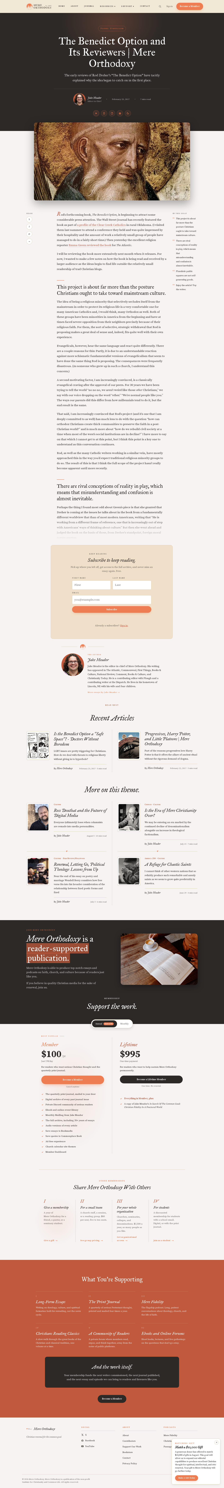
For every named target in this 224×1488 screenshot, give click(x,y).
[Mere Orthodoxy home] (39, 6)
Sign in (169, 6)
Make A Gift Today (186, 1478)
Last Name (119, 578)
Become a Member (190, 6)
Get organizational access (127, 1239)
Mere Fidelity (170, 1435)
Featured (104, 28)
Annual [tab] (103, 1023)
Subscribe (111, 609)
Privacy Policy (130, 1463)
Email (75, 593)
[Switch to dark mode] (128, 113)
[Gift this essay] (120, 113)
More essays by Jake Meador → (104, 692)
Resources (108, 6)
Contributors (129, 1441)
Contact (145, 6)
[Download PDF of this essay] (112, 113)
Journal (89, 6)
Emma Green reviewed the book (90, 245)
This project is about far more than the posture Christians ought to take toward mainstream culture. (186, 227)
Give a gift (51, 1240)
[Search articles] (160, 6)
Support (127, 6)
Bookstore (128, 1452)
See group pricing (91, 1240)
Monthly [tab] (124, 1023)
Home (62, 6)
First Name (79, 578)
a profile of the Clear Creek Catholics (101, 225)
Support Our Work (132, 1446)
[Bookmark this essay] (104, 113)
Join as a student (163, 1240)
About (74, 6)
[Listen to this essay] (96, 113)
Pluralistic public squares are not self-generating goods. (186, 275)
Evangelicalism (116, 28)
